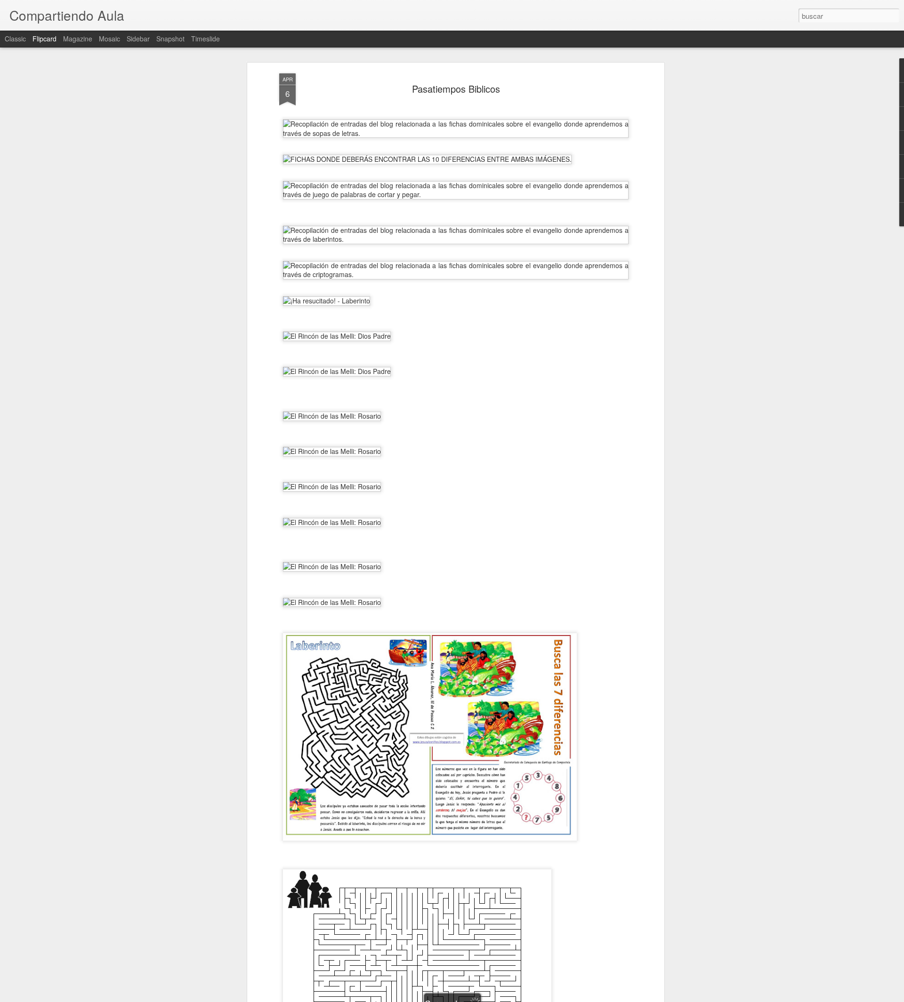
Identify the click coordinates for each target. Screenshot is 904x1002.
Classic (15, 38)
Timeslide (205, 38)
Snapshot (170, 38)
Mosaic (109, 38)
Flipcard (44, 38)
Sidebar (138, 38)
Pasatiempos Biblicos (456, 88)
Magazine (77, 38)
